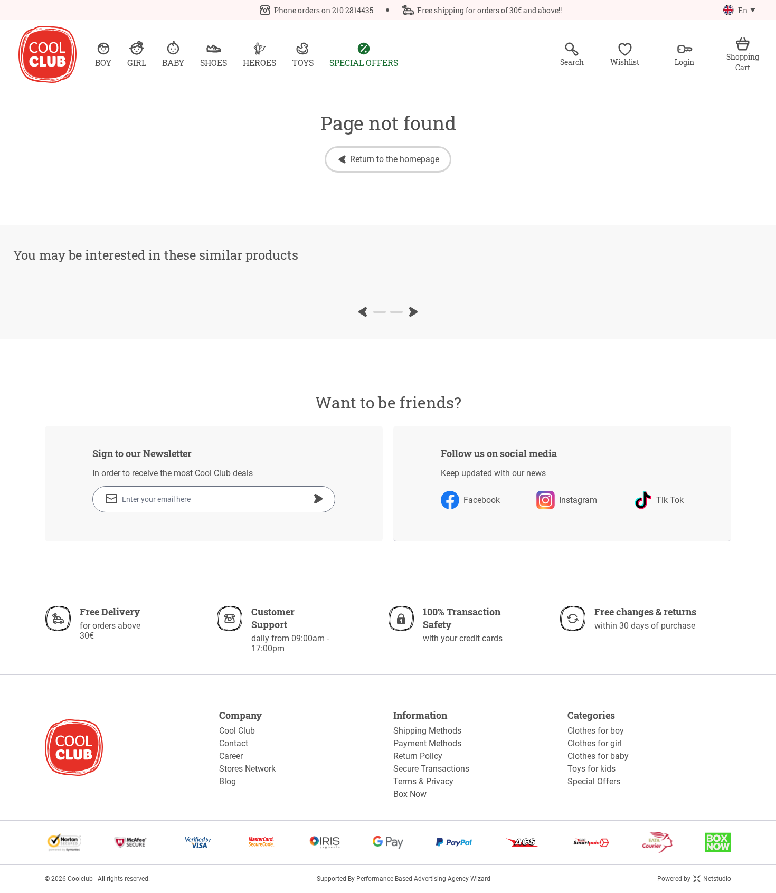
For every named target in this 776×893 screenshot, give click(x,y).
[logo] (47, 54)
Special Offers (593, 781)
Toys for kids (591, 769)
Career (231, 756)
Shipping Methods (427, 731)
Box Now (410, 794)
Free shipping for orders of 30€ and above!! (489, 10)
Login (684, 62)
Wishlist (624, 62)
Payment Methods (427, 743)
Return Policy (417, 756)
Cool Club (237, 731)
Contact (233, 743)
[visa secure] (198, 842)
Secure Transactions (431, 769)
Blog (227, 781)
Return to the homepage (394, 159)
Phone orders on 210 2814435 (323, 10)
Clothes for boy (595, 731)
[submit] (318, 498)
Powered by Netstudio (694, 878)
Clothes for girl (594, 743)
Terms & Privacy (423, 781)
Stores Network (247, 769)
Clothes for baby (598, 756)
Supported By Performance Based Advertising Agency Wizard (403, 878)
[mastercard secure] (261, 842)
